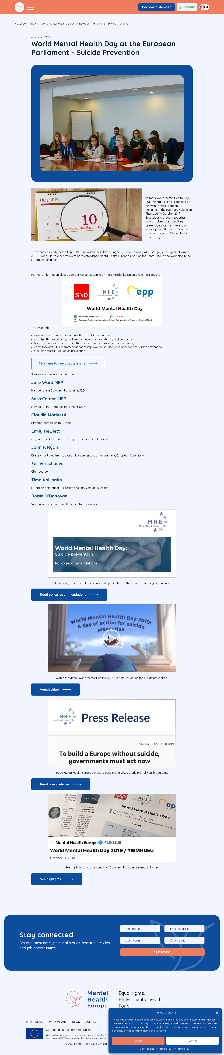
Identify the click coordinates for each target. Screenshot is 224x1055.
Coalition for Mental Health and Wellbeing (156, 256)
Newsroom (21, 23)
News (34, 23)
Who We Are (57, 1021)
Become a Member (156, 7)
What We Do (34, 1021)
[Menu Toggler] (30, 7)
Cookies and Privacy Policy (155, 1048)
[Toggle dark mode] (204, 7)
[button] (217, 1012)
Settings (193, 1041)
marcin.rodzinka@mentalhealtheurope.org (133, 274)
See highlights (50, 879)
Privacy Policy (181, 1048)
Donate (189, 7)
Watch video (49, 690)
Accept (138, 1041)
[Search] (133, 7)
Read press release (54, 784)
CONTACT (91, 1021)
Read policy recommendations (63, 595)
